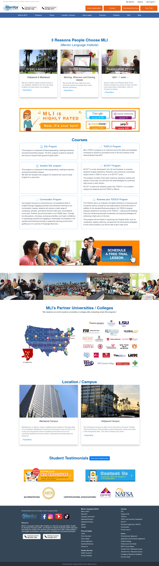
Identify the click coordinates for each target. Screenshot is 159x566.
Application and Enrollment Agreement (133, 539)
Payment (102, 15)
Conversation (125, 527)
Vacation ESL (125, 514)
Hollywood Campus (87, 522)
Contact (112, 8)
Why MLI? (84, 514)
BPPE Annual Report (127, 546)
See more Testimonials (99, 458)
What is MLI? (85, 511)
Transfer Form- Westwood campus (131, 549)
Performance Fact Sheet (128, 544)
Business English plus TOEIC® (131, 524)
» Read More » (68, 90)
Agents (140, 2)
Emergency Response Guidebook (131, 554)
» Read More (27, 90)
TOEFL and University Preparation (131, 519)
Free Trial (149, 8)
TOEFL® (123, 517)
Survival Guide (125, 557)
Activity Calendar (86, 555)
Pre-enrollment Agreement (129, 536)
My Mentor (130, 2)
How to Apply (85, 539)
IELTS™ (123, 522)
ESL (122, 511)
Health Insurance (86, 553)
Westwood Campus (87, 519)
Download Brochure (131, 8)
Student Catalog (126, 541)
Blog (139, 15)
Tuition (83, 533)
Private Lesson (125, 529)
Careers (83, 527)
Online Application (94, 8)
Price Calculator (86, 536)
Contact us (84, 546)
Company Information (88, 517)
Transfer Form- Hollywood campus (131, 552)
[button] (150, 2)
